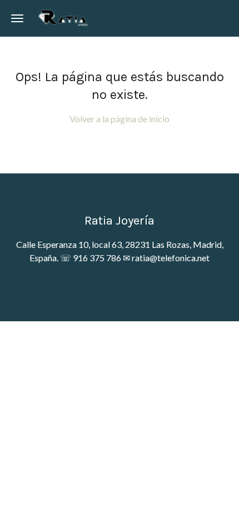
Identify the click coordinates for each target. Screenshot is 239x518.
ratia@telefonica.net (171, 257)
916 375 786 (97, 257)
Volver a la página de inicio (119, 118)
